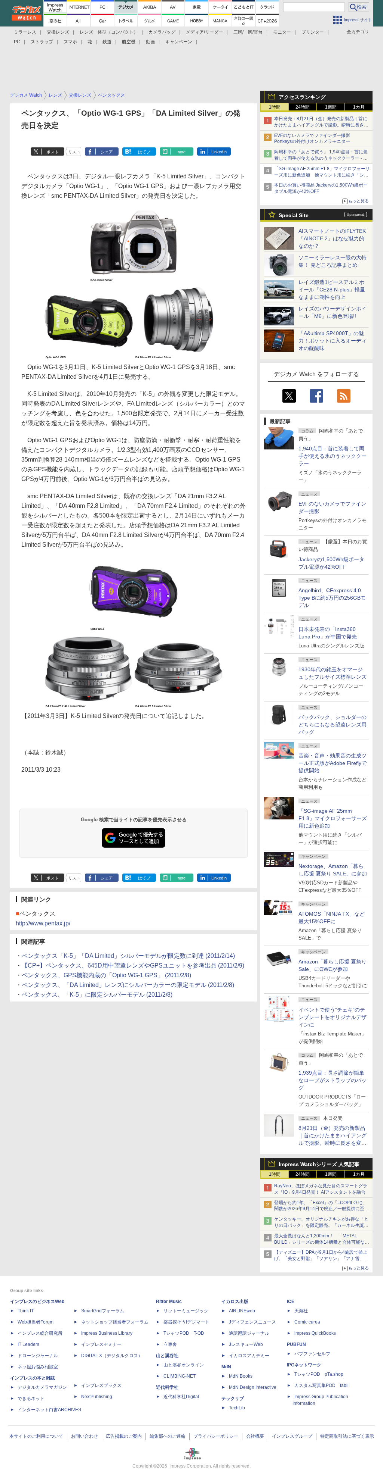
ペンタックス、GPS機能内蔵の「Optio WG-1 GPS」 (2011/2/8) (106, 975)
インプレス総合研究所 (40, 1333)
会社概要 (255, 1436)
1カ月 (359, 107)
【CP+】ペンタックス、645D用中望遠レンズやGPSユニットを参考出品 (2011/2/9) (133, 965)
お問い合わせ (84, 1436)
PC (17, 41)
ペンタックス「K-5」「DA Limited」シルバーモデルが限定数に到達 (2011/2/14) (128, 956)
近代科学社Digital (181, 1396)
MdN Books (240, 1376)
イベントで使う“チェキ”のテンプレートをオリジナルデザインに (332, 1017)
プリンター (312, 32)
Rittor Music (169, 1301)
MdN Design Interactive (252, 1387)
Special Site (294, 215)
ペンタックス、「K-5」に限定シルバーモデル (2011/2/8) (97, 994)
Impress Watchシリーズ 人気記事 (319, 1164)
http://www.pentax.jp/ (43, 923)
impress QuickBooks (315, 1333)
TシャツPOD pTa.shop (318, 1374)
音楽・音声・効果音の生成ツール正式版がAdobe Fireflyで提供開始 (332, 763)
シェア (107, 152)
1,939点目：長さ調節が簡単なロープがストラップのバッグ (332, 1080)
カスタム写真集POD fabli (321, 1385)
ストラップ (42, 41)
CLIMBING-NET (179, 1376)
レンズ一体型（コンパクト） (109, 32)
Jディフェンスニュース (252, 1322)
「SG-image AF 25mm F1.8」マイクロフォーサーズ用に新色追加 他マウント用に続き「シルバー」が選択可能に (322, 175)
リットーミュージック (185, 1310)
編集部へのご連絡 (168, 1436)
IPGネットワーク (304, 1365)
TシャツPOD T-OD (183, 1333)
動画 (150, 41)
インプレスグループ (292, 1436)
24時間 (302, 107)
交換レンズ (58, 32)
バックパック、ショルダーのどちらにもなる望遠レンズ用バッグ (332, 724)
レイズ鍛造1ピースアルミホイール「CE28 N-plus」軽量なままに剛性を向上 (331, 289)
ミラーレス (25, 32)
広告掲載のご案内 (124, 1436)
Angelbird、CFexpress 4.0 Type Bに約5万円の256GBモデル (332, 597)
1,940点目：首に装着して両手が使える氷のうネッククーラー (332, 456)
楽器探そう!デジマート (186, 1322)
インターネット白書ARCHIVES (49, 1409)
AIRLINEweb (242, 1310)
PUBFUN (296, 1344)
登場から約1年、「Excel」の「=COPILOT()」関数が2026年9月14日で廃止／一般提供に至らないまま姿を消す (321, 1209)
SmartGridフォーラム (102, 1310)
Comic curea (307, 1322)
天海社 (301, 1310)
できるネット (31, 1398)
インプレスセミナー (101, 1344)
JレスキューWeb (246, 1344)
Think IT (26, 1310)
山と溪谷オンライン (183, 1365)
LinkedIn (219, 152)
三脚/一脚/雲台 (248, 32)
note (182, 152)
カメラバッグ (161, 32)
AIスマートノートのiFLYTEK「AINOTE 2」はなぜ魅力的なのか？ (332, 238)
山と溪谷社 (167, 1355)
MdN (226, 1366)
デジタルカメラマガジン (42, 1387)
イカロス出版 (234, 1301)
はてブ (144, 152)
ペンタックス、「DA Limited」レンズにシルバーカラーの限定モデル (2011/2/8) (128, 985)
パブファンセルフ (312, 1353)
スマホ (70, 41)
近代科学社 (167, 1387)
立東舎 (170, 1344)
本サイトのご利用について (36, 1436)
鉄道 (106, 41)
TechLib (237, 1407)
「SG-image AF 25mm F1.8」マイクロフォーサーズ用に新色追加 (332, 818)
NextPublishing (96, 1396)
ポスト (52, 152)
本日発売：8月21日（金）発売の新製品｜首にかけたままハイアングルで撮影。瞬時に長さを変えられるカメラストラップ (321, 125)
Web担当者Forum (35, 1322)
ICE (290, 1301)
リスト (74, 152)
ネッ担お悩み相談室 (38, 1366)
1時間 (275, 107)
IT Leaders (28, 1344)
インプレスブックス (101, 1385)
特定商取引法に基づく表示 (347, 1436)
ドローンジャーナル (38, 1355)
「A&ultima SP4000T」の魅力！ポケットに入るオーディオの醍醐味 (332, 340)
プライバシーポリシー (215, 1436)
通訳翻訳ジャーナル (249, 1333)
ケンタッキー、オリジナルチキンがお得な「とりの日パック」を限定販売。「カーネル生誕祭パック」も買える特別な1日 (321, 1225)
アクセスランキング (302, 97)
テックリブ (232, 1398)
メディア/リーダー (204, 32)
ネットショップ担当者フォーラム (114, 1322)
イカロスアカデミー (249, 1355)
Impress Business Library (106, 1333)
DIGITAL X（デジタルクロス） (112, 1355)
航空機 (128, 41)
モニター (282, 32)
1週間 (331, 107)
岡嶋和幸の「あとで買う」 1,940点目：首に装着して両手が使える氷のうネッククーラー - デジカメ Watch (321, 158)
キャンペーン (178, 41)
